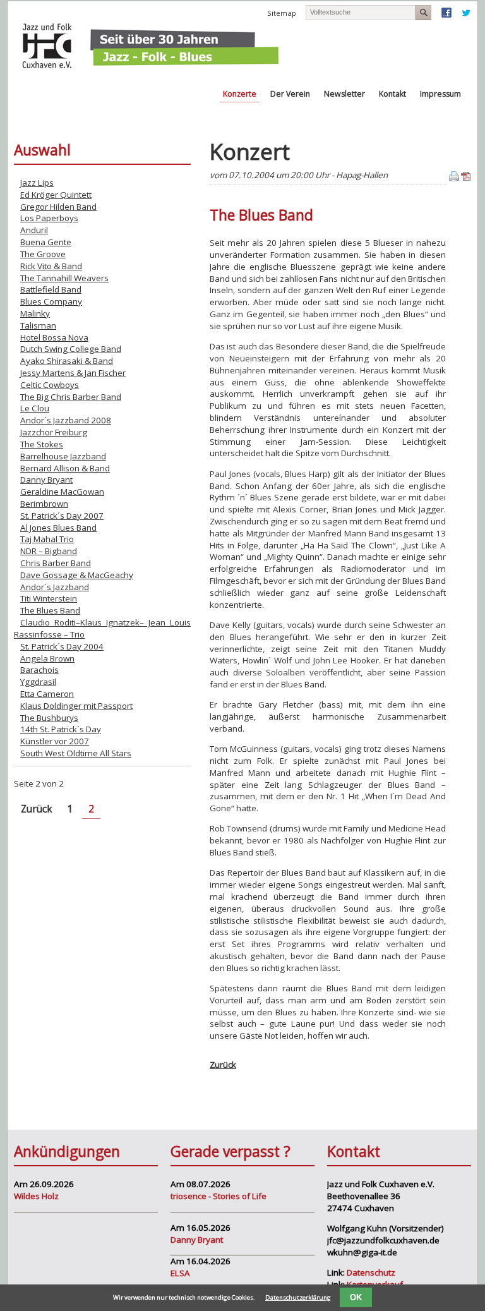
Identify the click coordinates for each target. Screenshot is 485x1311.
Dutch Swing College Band (70, 348)
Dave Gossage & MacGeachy (76, 575)
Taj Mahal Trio (47, 539)
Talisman (38, 325)
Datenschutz (371, 1272)
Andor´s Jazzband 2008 (65, 420)
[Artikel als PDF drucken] (466, 178)
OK (356, 1297)
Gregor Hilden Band (58, 206)
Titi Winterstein (48, 598)
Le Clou (34, 408)
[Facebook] (446, 15)
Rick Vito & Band (51, 266)
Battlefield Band (50, 289)
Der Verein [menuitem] (290, 93)
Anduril (34, 230)
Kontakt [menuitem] (392, 93)
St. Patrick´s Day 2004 (62, 646)
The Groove (43, 254)
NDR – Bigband (48, 551)
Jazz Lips (37, 182)
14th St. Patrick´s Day (60, 729)
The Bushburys (49, 717)
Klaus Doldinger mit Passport (76, 705)
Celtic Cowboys (49, 384)
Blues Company (51, 301)
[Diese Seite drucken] (454, 178)
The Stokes (41, 444)
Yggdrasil (38, 681)
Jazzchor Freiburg (53, 432)
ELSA (180, 1273)
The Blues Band (50, 610)
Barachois (39, 669)
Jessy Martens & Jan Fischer (73, 372)
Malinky (35, 313)
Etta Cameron (47, 693)
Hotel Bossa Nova (54, 337)
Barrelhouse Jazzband (63, 456)
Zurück (223, 1064)
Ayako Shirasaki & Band (66, 360)
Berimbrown (44, 503)
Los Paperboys (49, 218)
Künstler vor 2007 (54, 741)
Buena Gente (45, 242)
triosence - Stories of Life (218, 1196)
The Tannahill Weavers (64, 278)
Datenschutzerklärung (298, 1297)
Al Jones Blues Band (58, 527)
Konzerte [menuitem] (239, 93)
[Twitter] (466, 15)
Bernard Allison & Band (65, 468)
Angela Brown (47, 658)
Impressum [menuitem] (440, 93)
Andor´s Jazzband (54, 587)
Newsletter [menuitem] (344, 93)
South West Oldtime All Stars (75, 753)
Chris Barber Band (55, 563)
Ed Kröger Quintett (56, 194)
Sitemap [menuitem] (281, 13)
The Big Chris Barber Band (70, 396)
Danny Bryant (46, 479)
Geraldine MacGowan (62, 491)
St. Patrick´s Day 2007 (62, 515)
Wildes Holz (36, 1196)
